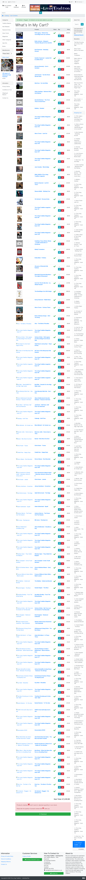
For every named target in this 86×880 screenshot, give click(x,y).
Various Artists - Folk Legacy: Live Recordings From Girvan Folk (42, 338)
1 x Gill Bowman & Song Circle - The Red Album (78, 667)
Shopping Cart (78, 112)
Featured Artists (6, 30)
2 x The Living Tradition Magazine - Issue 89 (78, 270)
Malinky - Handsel (39, 108)
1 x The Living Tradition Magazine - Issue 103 (78, 587)
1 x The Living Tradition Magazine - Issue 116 (78, 570)
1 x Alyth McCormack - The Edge (78, 529)
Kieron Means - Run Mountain (42, 459)
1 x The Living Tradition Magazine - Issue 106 (78, 639)
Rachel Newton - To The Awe (42, 703)
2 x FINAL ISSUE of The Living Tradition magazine (78, 237)
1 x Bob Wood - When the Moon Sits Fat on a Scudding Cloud (78, 798)
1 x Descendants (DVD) (78, 775)
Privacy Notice (6, 86)
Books (4, 46)
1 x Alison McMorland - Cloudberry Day (78, 563)
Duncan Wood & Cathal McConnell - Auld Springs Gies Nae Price (78, 77)
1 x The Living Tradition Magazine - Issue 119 (78, 707)
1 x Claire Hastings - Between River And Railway (79, 166)
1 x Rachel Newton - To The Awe (79, 747)
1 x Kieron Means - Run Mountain (79, 494)
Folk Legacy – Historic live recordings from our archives (78, 69)
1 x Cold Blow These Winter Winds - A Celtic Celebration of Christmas (78, 295)
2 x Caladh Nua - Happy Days (78, 489)
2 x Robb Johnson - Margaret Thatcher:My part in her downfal (78, 126)
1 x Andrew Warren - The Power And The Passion (78, 551)
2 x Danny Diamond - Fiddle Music (78, 340)
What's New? (5, 57)
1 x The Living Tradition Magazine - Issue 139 (78, 681)
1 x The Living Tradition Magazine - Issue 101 (78, 456)
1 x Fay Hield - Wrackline (77, 728)
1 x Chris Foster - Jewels (78, 516)
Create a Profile (27, 856)
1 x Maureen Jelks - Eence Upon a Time (78, 473)
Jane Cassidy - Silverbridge (42, 167)
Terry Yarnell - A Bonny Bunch (78, 99)
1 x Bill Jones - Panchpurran (77, 557)
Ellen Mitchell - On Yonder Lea (43, 425)
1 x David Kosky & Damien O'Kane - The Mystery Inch (78, 722)
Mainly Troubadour (40, 249)
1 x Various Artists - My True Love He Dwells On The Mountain (79, 647)
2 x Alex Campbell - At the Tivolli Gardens (78, 600)
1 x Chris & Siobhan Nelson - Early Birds (78, 607)
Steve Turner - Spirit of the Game (78, 49)
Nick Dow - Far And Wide (41, 83)
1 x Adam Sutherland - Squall (77, 543)
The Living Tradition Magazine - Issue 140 (78, 106)
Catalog (7, 15)
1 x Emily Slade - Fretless (78, 307)
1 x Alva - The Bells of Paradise (78, 357)
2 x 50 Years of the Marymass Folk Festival (78, 386)
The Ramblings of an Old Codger (43, 291)
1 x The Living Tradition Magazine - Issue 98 (78, 409)
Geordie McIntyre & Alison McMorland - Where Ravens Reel (42, 650)
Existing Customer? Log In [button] (33, 859)
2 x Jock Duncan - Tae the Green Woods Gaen (79, 155)
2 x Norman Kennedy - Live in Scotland (78, 148)
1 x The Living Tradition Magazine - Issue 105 (78, 769)
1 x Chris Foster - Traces (78, 484)
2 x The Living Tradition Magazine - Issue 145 (78, 208)
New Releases (5, 26)
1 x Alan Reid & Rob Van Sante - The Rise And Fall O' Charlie (78, 782)
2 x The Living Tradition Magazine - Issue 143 (78, 187)
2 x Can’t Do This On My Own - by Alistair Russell (78, 329)
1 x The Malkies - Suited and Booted (79, 620)
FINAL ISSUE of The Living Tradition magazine (78, 61)
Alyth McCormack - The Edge (42, 493)
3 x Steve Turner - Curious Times (78, 346)
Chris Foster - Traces (40, 445)
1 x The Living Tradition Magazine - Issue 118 (78, 735)
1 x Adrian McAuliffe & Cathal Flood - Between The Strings (79, 715)
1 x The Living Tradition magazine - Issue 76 (78, 261)
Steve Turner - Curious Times (42, 307)
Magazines (5, 36)
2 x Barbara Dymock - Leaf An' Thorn (78, 244)
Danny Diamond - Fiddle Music (43, 299)
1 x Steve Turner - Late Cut (78, 201)
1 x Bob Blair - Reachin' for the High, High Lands (78, 425)
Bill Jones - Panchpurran (41, 520)
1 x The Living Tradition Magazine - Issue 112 (78, 536)
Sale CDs (4, 43)
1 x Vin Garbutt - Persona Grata (78, 255)
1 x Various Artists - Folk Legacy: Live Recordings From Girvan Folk (78, 372)
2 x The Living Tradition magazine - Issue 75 (78, 417)
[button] (12, 2)
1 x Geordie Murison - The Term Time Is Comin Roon (77, 174)
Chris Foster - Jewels (40, 479)
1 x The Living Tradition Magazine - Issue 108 (78, 500)
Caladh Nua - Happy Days (41, 452)
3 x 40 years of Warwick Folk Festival (78, 312)
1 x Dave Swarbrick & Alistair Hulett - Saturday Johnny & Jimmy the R (78, 509)
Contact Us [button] (54, 873)
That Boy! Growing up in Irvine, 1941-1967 (79, 44)
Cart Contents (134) (7, 6)
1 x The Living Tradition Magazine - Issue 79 (78, 393)
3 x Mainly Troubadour (77, 302)
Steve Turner (5, 33)
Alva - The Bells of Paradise (42, 323)
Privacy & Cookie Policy (7, 856)
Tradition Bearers (6, 23)
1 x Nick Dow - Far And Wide (79, 160)
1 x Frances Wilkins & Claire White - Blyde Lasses (78, 614)
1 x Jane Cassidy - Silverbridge (78, 230)
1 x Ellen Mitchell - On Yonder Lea (78, 467)
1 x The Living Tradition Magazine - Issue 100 (78, 822)
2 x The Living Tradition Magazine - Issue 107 (78, 216)
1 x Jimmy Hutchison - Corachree (77, 522)
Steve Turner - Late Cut (41, 133)
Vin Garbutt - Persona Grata (42, 199)
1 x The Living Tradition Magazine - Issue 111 (78, 364)
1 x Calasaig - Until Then (77, 463)
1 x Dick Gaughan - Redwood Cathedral (78, 654)
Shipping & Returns (5, 93)
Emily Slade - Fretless (40, 257)
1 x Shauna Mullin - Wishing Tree (78, 250)
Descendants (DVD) (40, 730)
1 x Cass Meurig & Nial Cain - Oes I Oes (78, 431)
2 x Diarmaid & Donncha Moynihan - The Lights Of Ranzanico (78, 321)
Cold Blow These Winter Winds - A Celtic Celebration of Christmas (43, 242)
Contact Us (5, 98)
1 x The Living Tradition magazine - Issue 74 (78, 401)
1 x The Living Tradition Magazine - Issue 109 (78, 761)
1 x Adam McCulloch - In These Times (77, 673)
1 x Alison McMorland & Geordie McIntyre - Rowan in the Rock (78, 439)
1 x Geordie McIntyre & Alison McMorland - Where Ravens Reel (78, 690)
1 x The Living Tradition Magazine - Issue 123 (78, 278)
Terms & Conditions (6, 859)
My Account (24, 6)
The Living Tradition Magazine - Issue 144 (78, 93)
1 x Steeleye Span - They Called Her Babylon (78, 594)
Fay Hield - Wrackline (40, 682)
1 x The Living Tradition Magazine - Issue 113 (78, 806)
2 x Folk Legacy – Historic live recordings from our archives (78, 118)
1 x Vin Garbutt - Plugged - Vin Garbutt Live (78, 844)
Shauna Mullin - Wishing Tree (42, 191)
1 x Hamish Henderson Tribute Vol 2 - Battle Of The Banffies (79, 790)
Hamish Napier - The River (42, 587)
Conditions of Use (7, 89)
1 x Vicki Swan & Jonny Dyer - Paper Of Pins (78, 379)
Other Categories (6, 39)
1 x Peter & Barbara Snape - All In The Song (78, 351)
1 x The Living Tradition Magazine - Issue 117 (78, 699)
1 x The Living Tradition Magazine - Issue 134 (78, 224)
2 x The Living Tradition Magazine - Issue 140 (78, 286)
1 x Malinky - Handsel (77, 180)
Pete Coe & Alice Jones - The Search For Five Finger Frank (78, 85)
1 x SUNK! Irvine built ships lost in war (78, 753)
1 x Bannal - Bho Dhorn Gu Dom (78, 479)
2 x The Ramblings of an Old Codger (79, 334)
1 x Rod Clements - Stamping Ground (78, 134)
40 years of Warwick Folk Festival (6, 75)
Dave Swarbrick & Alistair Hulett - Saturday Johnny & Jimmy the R (43, 474)
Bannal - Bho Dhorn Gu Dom (42, 438)
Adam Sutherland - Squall (41, 506)
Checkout (16, 7)
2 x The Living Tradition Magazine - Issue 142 (78, 195)
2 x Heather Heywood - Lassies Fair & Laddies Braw (77, 141)
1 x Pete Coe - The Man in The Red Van (79, 838)
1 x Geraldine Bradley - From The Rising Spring (78, 631)
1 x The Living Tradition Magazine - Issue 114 (78, 830)
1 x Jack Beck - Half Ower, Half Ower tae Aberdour (78, 448)
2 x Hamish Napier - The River (79, 625)
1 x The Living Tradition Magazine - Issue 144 (78, 814)
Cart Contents (14, 15)
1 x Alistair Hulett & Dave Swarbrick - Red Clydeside (78, 660)
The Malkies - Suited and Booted (43, 581)
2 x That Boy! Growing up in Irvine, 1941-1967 (78, 742)
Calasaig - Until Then (40, 418)
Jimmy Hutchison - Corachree (43, 486)
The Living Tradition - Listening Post (20, 878)
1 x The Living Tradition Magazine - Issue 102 (78, 578)
